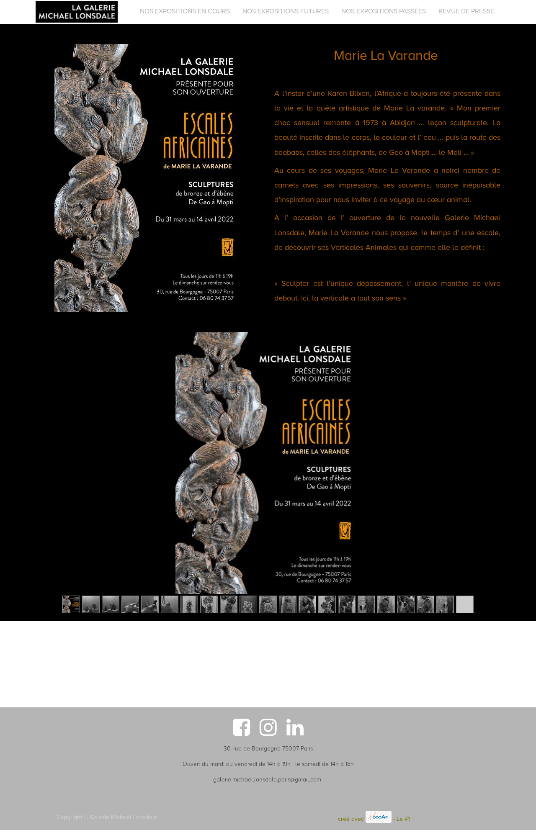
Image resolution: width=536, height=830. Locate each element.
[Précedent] (75, 476)
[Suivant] (461, 476)
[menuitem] (185, 11)
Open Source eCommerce (445, 818)
